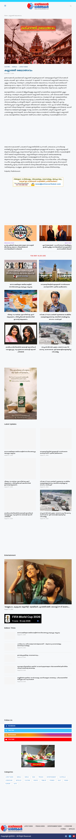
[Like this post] (14, 220)
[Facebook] (66, 836)
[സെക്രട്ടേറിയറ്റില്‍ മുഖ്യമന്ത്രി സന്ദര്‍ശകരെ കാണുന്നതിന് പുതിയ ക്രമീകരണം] (55, 271)
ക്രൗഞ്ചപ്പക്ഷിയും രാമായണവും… (28, 655)
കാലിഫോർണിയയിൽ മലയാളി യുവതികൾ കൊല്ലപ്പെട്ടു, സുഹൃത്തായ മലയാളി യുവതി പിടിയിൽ (21, 349)
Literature (9, 780)
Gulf (59, 780)
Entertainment (51, 777)
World (27, 777)
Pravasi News (40, 826)
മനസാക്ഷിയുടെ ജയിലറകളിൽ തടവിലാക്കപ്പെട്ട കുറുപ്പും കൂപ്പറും (38, 633)
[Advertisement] (38, 131)
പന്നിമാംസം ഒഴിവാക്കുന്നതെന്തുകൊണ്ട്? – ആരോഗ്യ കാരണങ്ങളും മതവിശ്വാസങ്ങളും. (39, 645)
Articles (18, 780)
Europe (8, 784)
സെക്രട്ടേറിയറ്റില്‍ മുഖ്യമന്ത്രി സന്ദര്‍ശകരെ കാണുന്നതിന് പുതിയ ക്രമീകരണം (53, 452)
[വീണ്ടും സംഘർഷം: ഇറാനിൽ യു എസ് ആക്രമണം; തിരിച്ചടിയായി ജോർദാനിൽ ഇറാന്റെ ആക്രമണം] (20, 301)
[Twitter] (70, 836)
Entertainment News (55, 826)
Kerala (19, 777)
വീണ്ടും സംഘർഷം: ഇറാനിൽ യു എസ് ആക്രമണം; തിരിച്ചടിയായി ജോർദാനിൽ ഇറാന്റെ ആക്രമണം (21, 317)
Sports (35, 780)
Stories (52, 780)
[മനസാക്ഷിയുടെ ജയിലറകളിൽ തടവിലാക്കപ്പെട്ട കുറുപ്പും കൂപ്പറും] (20, 271)
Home (6, 15)
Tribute (43, 780)
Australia (63, 777)
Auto (15, 784)
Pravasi (41, 777)
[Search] (71, 6)
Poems (66, 780)
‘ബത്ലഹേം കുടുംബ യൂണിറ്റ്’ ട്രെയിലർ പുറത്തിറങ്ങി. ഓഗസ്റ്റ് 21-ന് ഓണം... (37, 607)
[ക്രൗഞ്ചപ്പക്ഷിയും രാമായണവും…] (9, 658)
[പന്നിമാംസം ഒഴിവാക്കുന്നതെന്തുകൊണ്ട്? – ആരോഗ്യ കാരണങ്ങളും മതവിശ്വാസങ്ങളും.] (9, 647)
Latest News (9, 777)
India (33, 777)
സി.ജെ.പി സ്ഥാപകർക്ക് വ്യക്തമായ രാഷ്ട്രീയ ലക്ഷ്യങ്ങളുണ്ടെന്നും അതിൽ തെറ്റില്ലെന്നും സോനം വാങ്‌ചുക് (55, 317)
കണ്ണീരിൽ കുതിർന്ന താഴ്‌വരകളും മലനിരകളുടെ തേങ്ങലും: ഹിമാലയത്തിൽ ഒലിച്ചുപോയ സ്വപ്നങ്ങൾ (42, 678)
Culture (27, 780)
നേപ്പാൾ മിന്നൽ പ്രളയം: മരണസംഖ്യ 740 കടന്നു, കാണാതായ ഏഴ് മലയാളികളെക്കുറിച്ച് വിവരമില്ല (55, 349)
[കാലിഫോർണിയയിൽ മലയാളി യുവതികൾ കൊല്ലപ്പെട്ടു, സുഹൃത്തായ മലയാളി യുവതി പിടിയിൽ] (20, 333)
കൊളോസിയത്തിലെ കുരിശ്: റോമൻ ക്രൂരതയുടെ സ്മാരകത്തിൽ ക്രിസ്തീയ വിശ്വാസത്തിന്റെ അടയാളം (42, 667)
